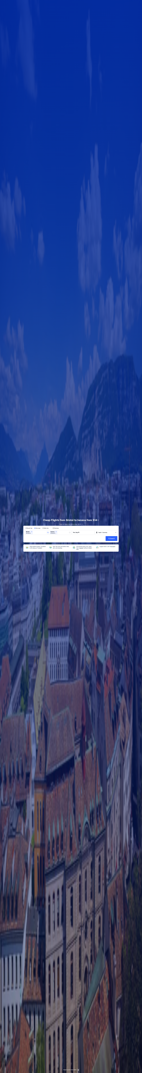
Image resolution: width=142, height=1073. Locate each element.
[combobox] (33, 532)
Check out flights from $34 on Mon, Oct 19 (70, 524)
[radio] (29, 528)
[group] (36, 532)
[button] (128, 2)
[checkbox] (55, 528)
